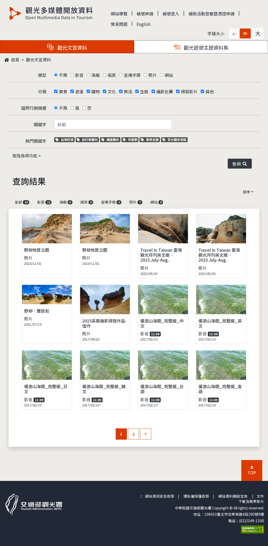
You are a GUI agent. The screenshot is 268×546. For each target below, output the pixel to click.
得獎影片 (189, 91)
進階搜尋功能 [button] (25, 155)
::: (141, 496)
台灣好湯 (67, 139)
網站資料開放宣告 (233, 496)
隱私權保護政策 (196, 496)
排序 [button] (246, 191)
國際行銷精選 (33, 108)
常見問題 (119, 24)
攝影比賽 (164, 91)
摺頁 (112, 75)
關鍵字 (40, 124)
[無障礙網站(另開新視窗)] (252, 528)
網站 (169, 75)
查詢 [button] (237, 163)
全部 (21, 202)
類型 (42, 75)
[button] (234, 33)
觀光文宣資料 (38, 59)
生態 (144, 91)
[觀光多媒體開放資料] (51, 13)
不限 (63, 75)
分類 (42, 91)
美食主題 (153, 139)
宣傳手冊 (132, 75)
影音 (79, 75)
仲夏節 (133, 139)
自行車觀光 (90, 139)
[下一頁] (145, 434)
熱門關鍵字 (35, 141)
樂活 (128, 91)
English (143, 24)
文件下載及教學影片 (251, 498)
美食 (63, 91)
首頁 (14, 59)
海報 (95, 75)
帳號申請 (145, 13)
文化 (112, 91)
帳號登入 (171, 13)
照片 (152, 75)
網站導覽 (119, 13)
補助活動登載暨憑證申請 (211, 13)
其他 (209, 91)
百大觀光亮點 (176, 139)
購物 (95, 91)
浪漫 (79, 91)
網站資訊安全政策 (159, 496)
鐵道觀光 (113, 139)
